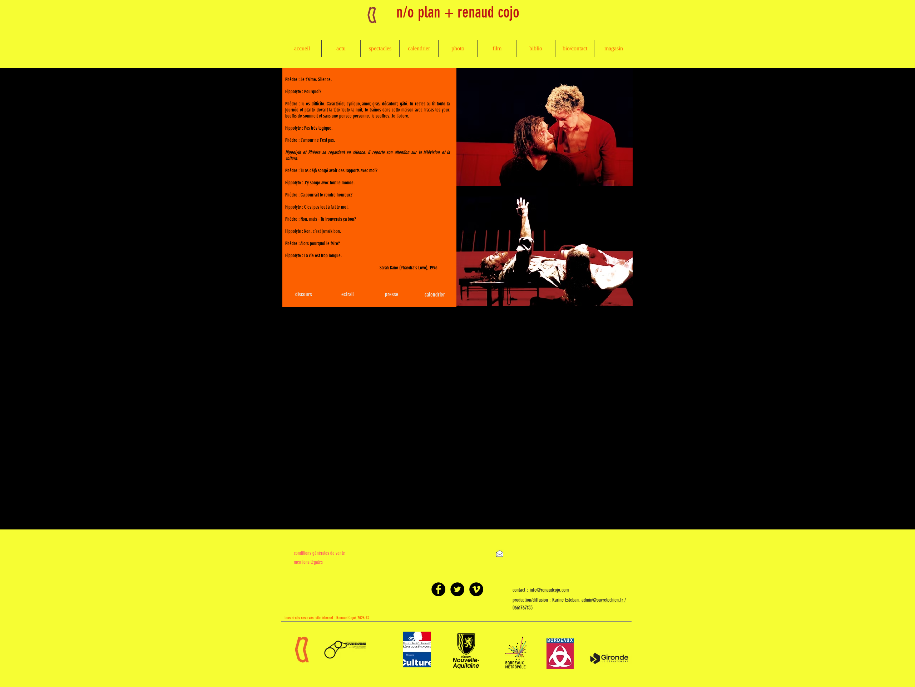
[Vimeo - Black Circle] (476, 589)
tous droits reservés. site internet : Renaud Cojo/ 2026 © (327, 617)
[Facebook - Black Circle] (438, 589)
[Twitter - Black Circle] (457, 589)
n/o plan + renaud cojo (457, 12)
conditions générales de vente (319, 553)
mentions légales (308, 562)
